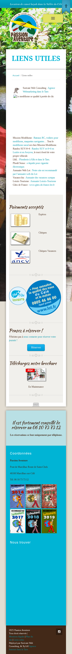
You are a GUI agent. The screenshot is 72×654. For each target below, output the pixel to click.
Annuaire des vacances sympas (40, 177)
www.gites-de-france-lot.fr (42, 184)
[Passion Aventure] (25, 41)
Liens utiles (19, 640)
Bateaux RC (39, 137)
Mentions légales (16, 636)
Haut (36, 405)
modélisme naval (21, 145)
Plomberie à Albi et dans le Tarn (34, 159)
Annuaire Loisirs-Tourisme (43, 181)
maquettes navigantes (34, 141)
